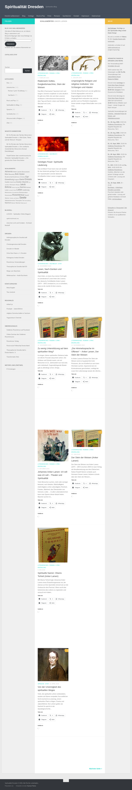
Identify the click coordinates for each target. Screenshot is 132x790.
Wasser (13, 203)
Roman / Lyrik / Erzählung (16, 91)
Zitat (60, 263)
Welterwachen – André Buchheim (17, 275)
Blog (23, 16)
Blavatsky (12, 174)
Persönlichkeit (15, 192)
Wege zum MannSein (13, 271)
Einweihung (9, 179)
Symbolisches (43, 156)
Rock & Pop (41, 16)
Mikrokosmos (8, 192)
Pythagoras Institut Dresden (15, 257)
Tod (23, 200)
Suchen (7, 67)
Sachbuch (53, 154)
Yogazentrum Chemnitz (14, 317)
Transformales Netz (13, 357)
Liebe (19, 189)
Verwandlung (28, 200)
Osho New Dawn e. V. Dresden (16, 253)
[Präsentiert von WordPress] (14, 786)
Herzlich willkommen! (12, 16)
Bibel (6, 174)
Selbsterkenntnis (10, 200)
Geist (21, 179)
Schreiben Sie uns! (114, 66)
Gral (14, 182)
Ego (27, 176)
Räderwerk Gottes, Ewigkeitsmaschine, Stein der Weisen (51, 84)
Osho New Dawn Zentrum (116, 85)
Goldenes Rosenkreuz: (115, 124)
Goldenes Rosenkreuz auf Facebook (18, 330)
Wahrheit (8, 203)
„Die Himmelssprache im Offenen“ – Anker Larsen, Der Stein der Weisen (85, 351)
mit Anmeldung (117, 199)
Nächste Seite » (95, 769)
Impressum (85, 16)
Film (8, 83)
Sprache (41, 684)
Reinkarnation (23, 192)
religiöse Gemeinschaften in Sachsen (18, 313)
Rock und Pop (11, 100)
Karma (23, 187)
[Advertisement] (71, 41)
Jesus (13, 187)
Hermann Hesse (15, 184)
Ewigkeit (16, 179)
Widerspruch (24, 203)
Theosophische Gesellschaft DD (17, 266)
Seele (22, 197)
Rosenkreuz (18, 195)
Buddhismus (16, 177)
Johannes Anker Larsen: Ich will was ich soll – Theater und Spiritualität (52, 475)
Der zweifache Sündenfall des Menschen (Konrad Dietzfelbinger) (17, 149)
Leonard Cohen (12, 190)
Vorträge (31, 16)
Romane (57, 16)
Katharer (28, 187)
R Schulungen (11, 369)
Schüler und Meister (14, 198)
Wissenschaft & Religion (14, 118)
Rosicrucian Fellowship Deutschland (18, 345)
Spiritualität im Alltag (13, 105)
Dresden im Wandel (13, 249)
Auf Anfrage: (112, 28)
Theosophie (18, 200)
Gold (11, 182)
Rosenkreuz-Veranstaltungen (16, 262)
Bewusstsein (26, 171)
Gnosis (28, 179)
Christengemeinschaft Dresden (16, 244)
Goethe (7, 182)
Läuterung (25, 190)
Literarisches (43, 73)
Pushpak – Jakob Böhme (15, 309)
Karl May (17, 187)
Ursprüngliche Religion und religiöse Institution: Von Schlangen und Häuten (84, 84)
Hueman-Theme (31, 786)
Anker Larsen (17, 171)
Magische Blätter (113, 79)
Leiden (7, 190)
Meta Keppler (11, 287)
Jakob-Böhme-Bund (114, 77)
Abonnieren (10, 44)
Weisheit (18, 203)
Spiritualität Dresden (24, 6)
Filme (49, 16)
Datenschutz (96, 16)
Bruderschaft (9, 177)
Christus (22, 177)
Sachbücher (67, 16)
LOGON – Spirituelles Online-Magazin (19, 214)
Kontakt (76, 16)
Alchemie (9, 171)
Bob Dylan (20, 174)
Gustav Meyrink (22, 182)
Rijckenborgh (8, 195)
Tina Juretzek (11, 292)
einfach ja (10, 304)
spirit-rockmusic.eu (13, 218)
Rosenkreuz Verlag (13, 341)
